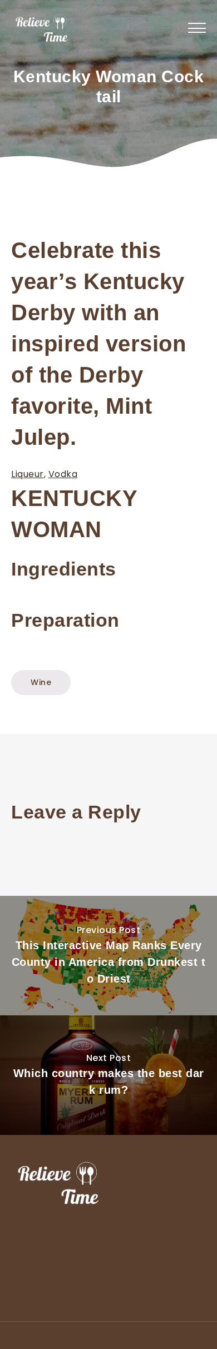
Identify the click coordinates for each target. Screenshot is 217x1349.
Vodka (63, 474)
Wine (41, 682)
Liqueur (27, 474)
